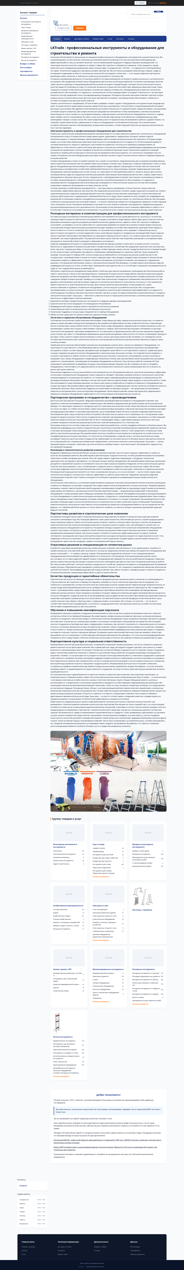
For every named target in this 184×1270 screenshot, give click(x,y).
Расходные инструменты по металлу (145, 973)
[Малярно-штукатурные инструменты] (148, 832)
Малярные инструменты (141, 854)
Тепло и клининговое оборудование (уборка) (106, 993)
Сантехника (57, 851)
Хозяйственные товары (61, 916)
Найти (159, 11)
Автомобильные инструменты (64, 1068)
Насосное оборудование (101, 989)
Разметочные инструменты (63, 861)
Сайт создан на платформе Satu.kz (92, 1263)
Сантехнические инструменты (64, 854)
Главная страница (28, 1247)
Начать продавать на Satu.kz (29, 3)
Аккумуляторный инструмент (103, 973)
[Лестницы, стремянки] (148, 896)
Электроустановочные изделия (104, 913)
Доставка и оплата (82, 39)
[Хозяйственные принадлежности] (69, 894)
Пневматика (97, 998)
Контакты (120, 39)
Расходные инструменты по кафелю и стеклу (146, 989)
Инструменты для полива (102, 871)
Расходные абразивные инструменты (146, 976)
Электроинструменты (101, 976)
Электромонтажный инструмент (65, 1050)
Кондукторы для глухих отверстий (105, 858)
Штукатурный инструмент (142, 866)
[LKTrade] (70, 23)
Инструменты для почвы (102, 864)
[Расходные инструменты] (148, 957)
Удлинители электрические (103, 937)
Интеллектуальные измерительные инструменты (66, 1057)
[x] (57, 1167)
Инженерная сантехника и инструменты (31, 23)
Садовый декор (98, 851)
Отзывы (131, 39)
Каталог (23, 18)
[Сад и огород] (108, 832)
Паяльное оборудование (62, 1070)
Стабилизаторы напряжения (103, 931)
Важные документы (29, 75)
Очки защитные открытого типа (104, 928)
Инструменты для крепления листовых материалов (64, 1045)
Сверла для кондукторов (102, 868)
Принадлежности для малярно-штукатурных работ (143, 858)
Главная (57, 39)
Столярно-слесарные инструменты (66, 1073)
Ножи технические (60, 1062)
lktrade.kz (23, 1186)
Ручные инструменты (29, 60)
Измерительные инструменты (64, 1041)
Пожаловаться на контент (95, 1267)
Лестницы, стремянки (29, 45)
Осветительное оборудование (104, 919)
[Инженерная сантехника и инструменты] (69, 832)
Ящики (55, 913)
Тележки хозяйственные (62, 919)
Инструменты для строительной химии (65, 980)
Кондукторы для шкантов (102, 861)
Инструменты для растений (103, 855)
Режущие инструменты (61, 929)
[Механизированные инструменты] (108, 957)
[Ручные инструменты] (69, 1023)
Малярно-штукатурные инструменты (29, 32)
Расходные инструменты (30, 57)
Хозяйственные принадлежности (27, 37)
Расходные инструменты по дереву (145, 994)
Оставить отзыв (63, 28)
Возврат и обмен (27, 64)
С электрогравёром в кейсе (142, 863)
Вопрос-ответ (98, 39)
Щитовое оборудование (101, 934)
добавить (163, 3)
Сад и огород (26, 27)
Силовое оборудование (101, 983)
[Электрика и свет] (108, 894)
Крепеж (56, 988)
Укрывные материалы (61, 857)
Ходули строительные (61, 864)
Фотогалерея (26, 67)
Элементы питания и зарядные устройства (104, 923)
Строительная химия (61, 991)
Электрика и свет (27, 42)
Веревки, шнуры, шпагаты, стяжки (66, 926)
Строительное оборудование (103, 986)
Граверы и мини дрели (140, 851)
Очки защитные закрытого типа (104, 916)
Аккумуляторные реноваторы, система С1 (67, 974)
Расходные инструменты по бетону (145, 980)
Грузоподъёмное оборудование (64, 1065)
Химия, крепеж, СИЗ (28, 48)
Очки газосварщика (100, 909)
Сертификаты (26, 71)
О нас (110, 39)
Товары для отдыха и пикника (104, 873)
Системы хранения (60, 909)
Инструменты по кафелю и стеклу (65, 1053)
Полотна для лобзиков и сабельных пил (145, 984)
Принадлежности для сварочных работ (146, 1000)
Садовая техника (99, 848)
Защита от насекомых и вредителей (66, 922)
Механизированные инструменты (28, 52)
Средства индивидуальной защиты (66, 984)
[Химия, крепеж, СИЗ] (69, 957)
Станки (95, 980)
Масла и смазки (138, 997)
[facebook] (52, 1167)
